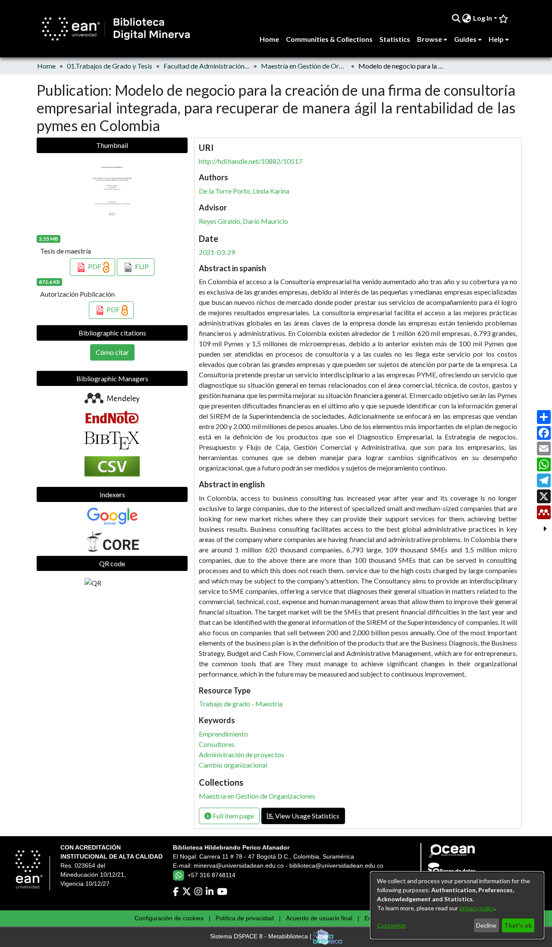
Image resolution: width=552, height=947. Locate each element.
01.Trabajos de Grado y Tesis (109, 66)
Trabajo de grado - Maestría (240, 703)
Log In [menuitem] (482, 18)
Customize (391, 925)
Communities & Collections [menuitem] (329, 39)
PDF (95, 266)
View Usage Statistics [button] (306, 816)
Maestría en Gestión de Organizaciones (304, 66)
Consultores (217, 744)
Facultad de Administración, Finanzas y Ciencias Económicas (206, 66)
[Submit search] (456, 18)
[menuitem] (466, 18)
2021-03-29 (217, 252)
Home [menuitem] (269, 39)
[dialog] (457, 905)
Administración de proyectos (241, 754)
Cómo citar (112, 352)
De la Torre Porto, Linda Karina (244, 191)
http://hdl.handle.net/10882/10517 (250, 161)
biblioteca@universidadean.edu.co (336, 865)
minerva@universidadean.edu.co (239, 865)
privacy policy (477, 908)
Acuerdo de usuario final (319, 918)
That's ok (518, 925)
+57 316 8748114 (211, 875)
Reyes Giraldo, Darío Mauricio (243, 221)
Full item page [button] (232, 816)
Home (46, 66)
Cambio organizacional (233, 765)
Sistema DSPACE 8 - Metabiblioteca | (261, 936)
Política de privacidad (245, 918)
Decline (486, 925)
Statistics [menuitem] (395, 39)
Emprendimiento (223, 734)
